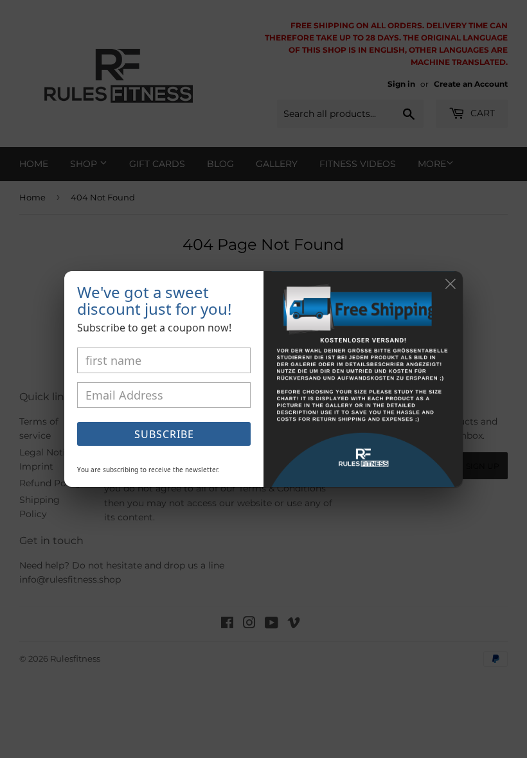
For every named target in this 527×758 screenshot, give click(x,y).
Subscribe (164, 434)
